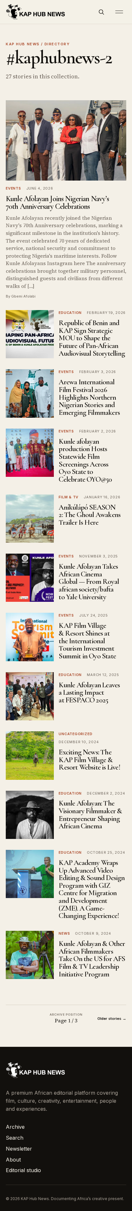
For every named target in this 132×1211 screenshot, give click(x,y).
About (13, 1159)
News (64, 933)
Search (14, 1138)
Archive (15, 1127)
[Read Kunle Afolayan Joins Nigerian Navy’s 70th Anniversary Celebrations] (66, 140)
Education (70, 312)
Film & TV (68, 497)
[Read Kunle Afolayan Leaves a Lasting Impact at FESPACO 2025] (30, 696)
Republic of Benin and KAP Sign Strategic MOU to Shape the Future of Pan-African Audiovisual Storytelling (92, 338)
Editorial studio (23, 1170)
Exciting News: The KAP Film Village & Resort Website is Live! (89, 760)
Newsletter (19, 1148)
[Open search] (101, 12)
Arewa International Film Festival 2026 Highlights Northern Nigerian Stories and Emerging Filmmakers (89, 397)
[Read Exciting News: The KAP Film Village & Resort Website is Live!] (30, 755)
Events (13, 188)
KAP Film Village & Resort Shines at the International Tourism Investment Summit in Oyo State (87, 641)
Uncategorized (75, 734)
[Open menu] (119, 12)
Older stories (111, 1018)
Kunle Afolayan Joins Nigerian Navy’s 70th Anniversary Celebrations (57, 202)
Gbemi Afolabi (23, 296)
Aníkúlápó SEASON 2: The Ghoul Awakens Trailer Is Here (89, 515)
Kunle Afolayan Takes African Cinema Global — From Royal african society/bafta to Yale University (89, 581)
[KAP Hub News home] (36, 12)
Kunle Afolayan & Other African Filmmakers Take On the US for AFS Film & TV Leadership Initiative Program (92, 959)
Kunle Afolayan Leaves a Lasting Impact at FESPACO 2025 (89, 693)
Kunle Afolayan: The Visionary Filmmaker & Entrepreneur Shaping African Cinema (90, 815)
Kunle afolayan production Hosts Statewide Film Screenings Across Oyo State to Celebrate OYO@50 (85, 460)
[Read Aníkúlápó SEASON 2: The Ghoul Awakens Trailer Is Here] (30, 518)
